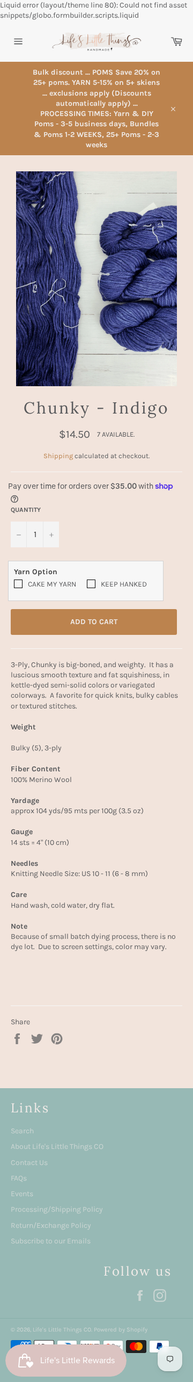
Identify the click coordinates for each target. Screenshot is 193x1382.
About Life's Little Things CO (57, 1146)
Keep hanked (124, 584)
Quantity (26, 509)
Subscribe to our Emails (51, 1241)
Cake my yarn (52, 584)
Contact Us (29, 1162)
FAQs (19, 1178)
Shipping (58, 456)
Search (22, 1130)
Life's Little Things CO (62, 1329)
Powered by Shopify (120, 1329)
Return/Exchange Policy (51, 1225)
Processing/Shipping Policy (57, 1209)
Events (22, 1193)
